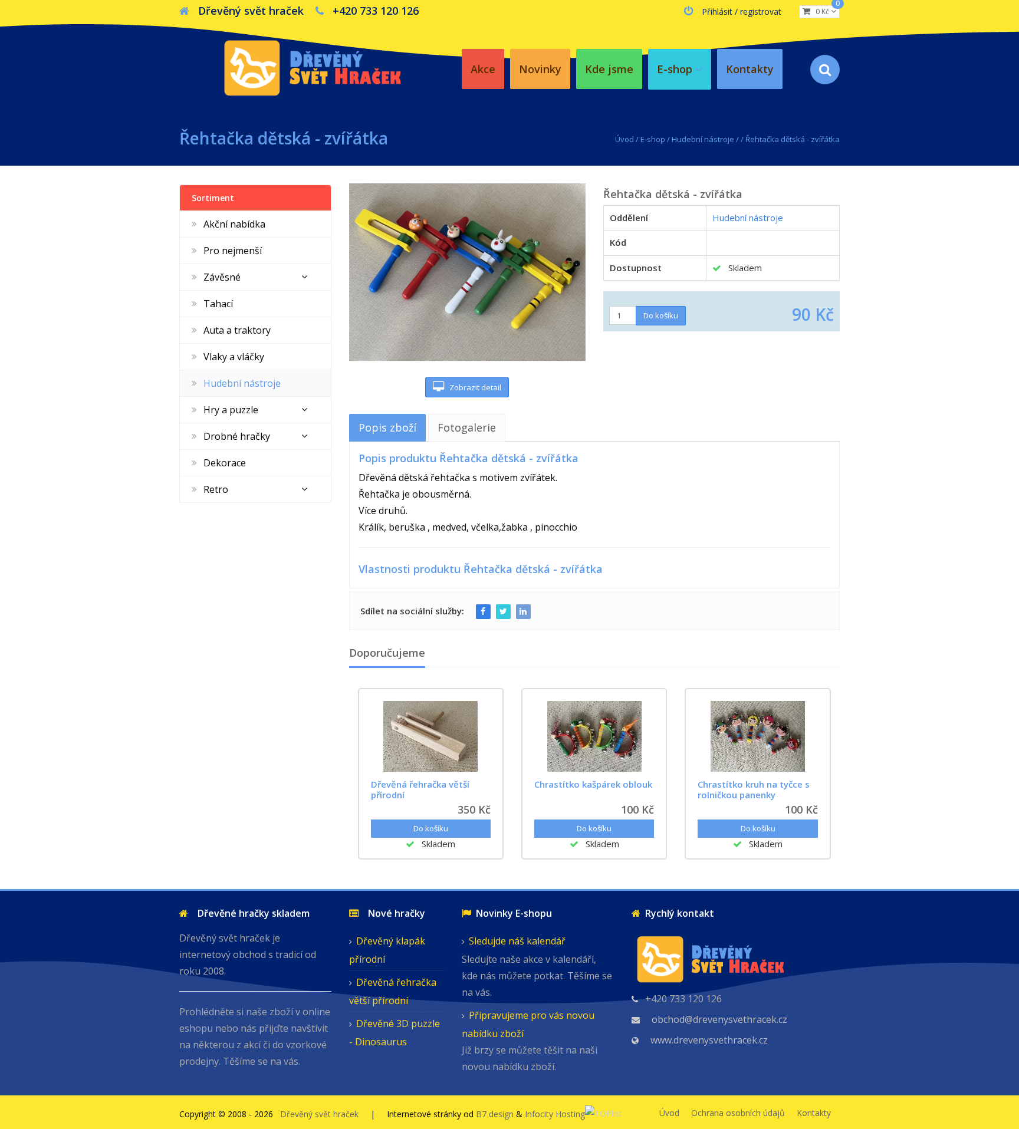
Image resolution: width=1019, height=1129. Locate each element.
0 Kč (825, 11)
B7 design (495, 1114)
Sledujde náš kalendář (517, 940)
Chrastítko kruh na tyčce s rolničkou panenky (754, 789)
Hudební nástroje (703, 139)
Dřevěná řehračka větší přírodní (420, 789)
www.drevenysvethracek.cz (709, 1039)
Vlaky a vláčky (233, 356)
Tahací (218, 303)
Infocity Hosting (555, 1114)
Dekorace (224, 462)
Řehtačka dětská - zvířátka (792, 139)
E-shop (652, 139)
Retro (215, 489)
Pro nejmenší (232, 250)
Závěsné (222, 277)
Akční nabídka (234, 224)
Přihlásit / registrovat (741, 11)
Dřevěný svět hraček (319, 1114)
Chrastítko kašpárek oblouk (593, 784)
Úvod (624, 139)
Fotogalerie (467, 427)
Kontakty (814, 1112)
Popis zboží (387, 427)
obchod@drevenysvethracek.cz (719, 1019)
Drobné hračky (236, 436)
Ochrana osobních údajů (738, 1112)
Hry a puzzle (230, 409)
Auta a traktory (237, 330)
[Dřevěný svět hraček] (312, 66)
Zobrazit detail (472, 387)
